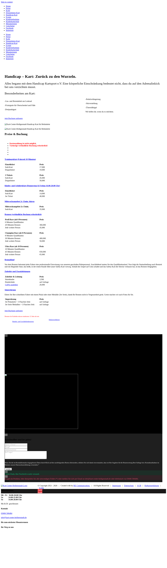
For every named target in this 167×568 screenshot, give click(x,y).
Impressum (116, 486)
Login (41, 488)
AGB (139, 486)
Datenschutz (129, 486)
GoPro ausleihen (11, 285)
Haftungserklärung (54, 320)
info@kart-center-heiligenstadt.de (14, 517)
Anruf (40, 490)
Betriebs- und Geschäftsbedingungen (23, 321)
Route (40, 492)
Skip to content (7, 2)
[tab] (20, 159)
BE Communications (81, 486)
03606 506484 (6, 513)
